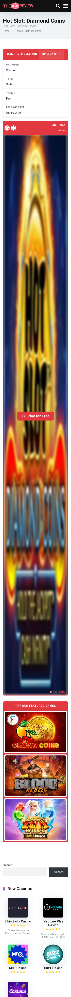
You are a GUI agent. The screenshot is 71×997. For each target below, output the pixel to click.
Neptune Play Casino (53, 923)
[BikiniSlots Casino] (18, 916)
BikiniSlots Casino (18, 921)
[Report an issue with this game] (7, 128)
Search (7, 865)
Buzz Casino (53, 968)
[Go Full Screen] (13, 128)
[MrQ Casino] (18, 963)
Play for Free (38, 416)
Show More (49, 54)
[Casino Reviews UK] (18, 5)
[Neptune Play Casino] (53, 916)
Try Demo (35, 732)
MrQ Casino (18, 968)
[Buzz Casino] (53, 963)
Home (6, 31)
